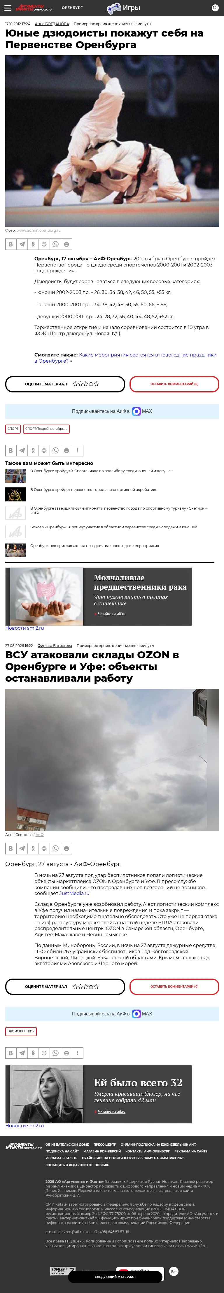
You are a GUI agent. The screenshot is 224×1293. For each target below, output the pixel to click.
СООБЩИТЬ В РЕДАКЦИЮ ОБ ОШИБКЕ (77, 1165)
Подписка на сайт (62, 1151)
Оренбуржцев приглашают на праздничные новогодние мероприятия (94, 545)
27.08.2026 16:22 (19, 645)
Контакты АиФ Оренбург (147, 1151)
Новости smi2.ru (24, 628)
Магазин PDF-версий (102, 1151)
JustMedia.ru (75, 893)
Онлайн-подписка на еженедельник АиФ (159, 1145)
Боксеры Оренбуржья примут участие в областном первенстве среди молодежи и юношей (113, 527)
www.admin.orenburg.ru (39, 230)
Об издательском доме (67, 1145)
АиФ (40, 834)
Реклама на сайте (190, 1151)
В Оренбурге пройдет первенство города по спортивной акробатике (93, 489)
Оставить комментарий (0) (174, 384)
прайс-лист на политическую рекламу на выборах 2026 (133, 1158)
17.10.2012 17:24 (17, 24)
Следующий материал (115, 1277)
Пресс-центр (105, 1145)
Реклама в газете (61, 1158)
